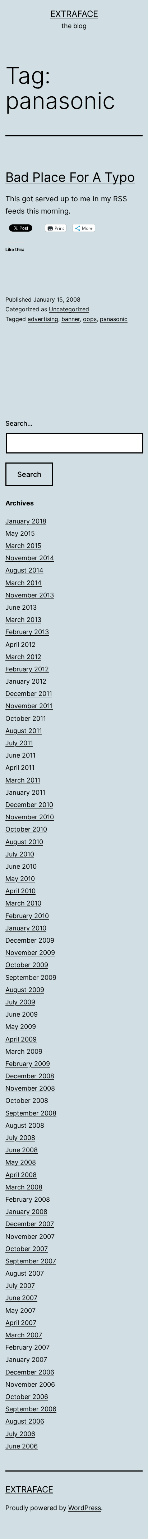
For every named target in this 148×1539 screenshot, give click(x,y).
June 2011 (20, 755)
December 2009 (29, 940)
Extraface (74, 14)
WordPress (84, 1508)
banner (70, 319)
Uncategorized (69, 309)
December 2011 (28, 693)
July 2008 (20, 1137)
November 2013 (29, 595)
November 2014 (29, 558)
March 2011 (22, 780)
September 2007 (30, 1261)
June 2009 (21, 1014)
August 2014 (24, 570)
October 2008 (26, 1100)
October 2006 (26, 1396)
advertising (43, 319)
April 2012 (20, 644)
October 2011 (25, 718)
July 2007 (20, 1285)
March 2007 (23, 1335)
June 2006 (21, 1446)
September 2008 (30, 1113)
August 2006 (24, 1421)
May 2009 (20, 1026)
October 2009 (26, 965)
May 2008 (20, 1162)
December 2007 (29, 1224)
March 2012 (23, 657)
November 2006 (30, 1384)
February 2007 (27, 1347)
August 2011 (23, 731)
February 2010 (27, 916)
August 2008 (24, 1125)
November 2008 (30, 1088)
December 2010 (29, 804)
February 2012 (27, 669)
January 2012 (25, 681)
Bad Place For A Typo (70, 177)
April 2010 (20, 891)
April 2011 (19, 767)
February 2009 (27, 1063)
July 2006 (20, 1434)
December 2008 (29, 1076)
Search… (19, 423)
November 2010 (29, 817)
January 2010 (25, 928)
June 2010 (21, 866)
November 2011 (29, 706)
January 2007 (26, 1359)
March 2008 (23, 1187)
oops (90, 319)
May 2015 (20, 533)
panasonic (114, 319)
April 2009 (21, 1039)
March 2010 (23, 903)
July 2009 (20, 1002)
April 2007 (20, 1323)
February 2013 (27, 632)
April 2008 (21, 1175)
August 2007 (24, 1273)
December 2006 (29, 1372)
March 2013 (23, 619)
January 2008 (26, 1211)
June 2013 (21, 607)
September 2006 (30, 1409)
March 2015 (23, 545)
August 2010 (24, 842)
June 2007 (21, 1298)
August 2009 (24, 990)
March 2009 (23, 1051)
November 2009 (30, 952)
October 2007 (26, 1249)
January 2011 (25, 792)
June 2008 (21, 1150)
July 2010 (19, 854)
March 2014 (23, 583)
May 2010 (20, 878)
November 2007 (30, 1236)
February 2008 (27, 1199)
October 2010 (26, 829)
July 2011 (19, 743)
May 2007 (20, 1310)
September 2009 (30, 977)
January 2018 (25, 521)
